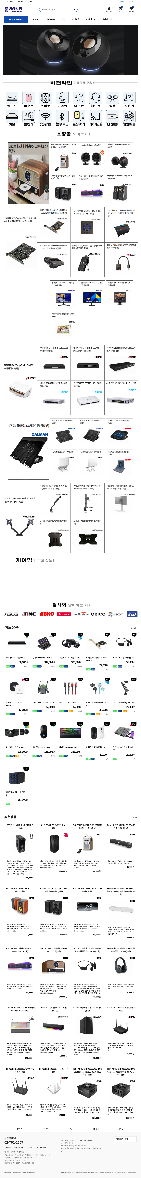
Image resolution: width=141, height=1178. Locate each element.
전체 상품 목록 (17, 19)
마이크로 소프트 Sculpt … (16, 747)
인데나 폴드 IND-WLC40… (43, 702)
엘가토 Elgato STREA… (42, 657)
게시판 (120, 1129)
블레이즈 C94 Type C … (69, 702)
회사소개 (7, 1147)
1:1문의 (29, 1147)
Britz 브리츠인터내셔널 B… (124, 657)
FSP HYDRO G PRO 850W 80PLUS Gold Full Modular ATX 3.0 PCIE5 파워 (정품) (121, 1072)
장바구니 (20, 1129)
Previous (10, 173)
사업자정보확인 (40, 1147)
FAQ (70, 1129)
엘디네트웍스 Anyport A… (124, 702)
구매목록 (45, 1129)
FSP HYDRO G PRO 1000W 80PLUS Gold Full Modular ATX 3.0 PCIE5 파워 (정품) (87, 1072)
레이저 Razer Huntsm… (69, 747)
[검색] (74, 9)
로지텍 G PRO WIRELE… (42, 747)
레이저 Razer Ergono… (15, 657)
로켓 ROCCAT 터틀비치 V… (70, 657)
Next (47, 173)
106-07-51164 (20, 1160)
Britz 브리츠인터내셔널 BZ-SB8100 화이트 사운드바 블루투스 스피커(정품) (121, 891)
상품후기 (95, 1129)
